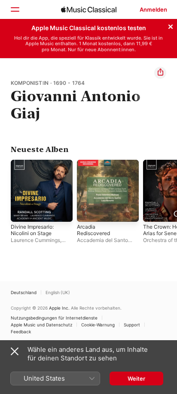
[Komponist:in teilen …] (160, 73)
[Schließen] (170, 25)
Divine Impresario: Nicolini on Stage (32, 229)
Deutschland (24, 292)
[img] (88, 9)
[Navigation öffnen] (14, 9)
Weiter (136, 378)
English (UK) (58, 292)
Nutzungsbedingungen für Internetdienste (54, 318)
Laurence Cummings (35, 240)
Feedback (21, 331)
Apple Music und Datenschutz (41, 325)
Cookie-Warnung (98, 325)
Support (132, 325)
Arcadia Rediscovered (93, 229)
